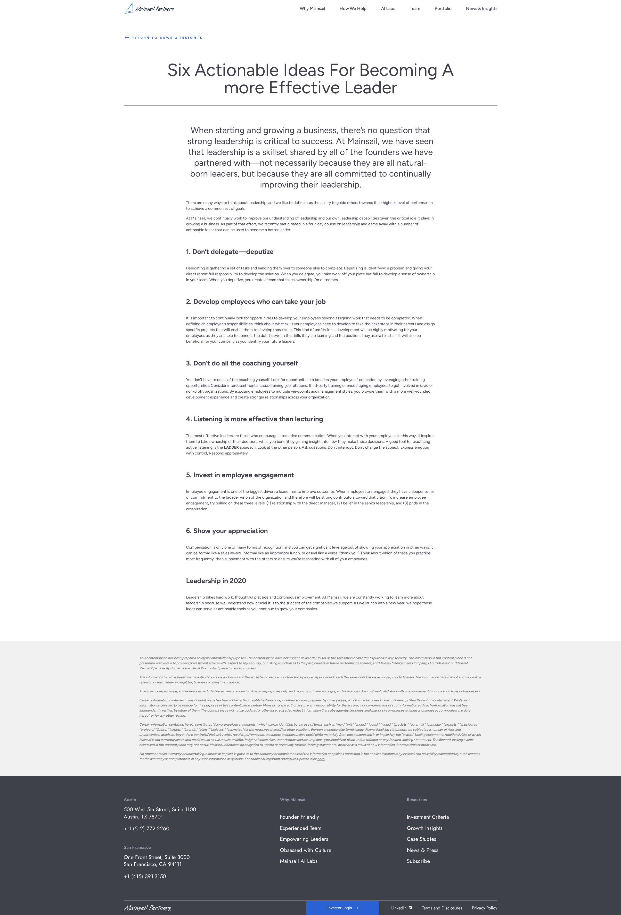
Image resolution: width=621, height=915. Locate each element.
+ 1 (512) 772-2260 (146, 828)
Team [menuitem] (415, 8)
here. (321, 759)
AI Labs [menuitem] (388, 8)
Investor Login (339, 908)
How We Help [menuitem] (353, 8)
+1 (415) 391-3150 (145, 876)
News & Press (422, 850)
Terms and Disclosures (442, 908)
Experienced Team (300, 828)
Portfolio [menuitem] (443, 8)
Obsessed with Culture (305, 850)
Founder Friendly (299, 816)
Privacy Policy (484, 908)
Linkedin (399, 908)
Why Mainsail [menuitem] (312, 8)
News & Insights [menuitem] (481, 8)
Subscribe (418, 861)
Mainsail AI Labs (299, 861)
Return (167, 38)
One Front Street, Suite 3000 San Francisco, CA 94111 (157, 861)
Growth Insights (424, 828)
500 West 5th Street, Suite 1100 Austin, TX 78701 (160, 813)
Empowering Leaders (304, 838)
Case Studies (421, 838)
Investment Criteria (428, 816)
